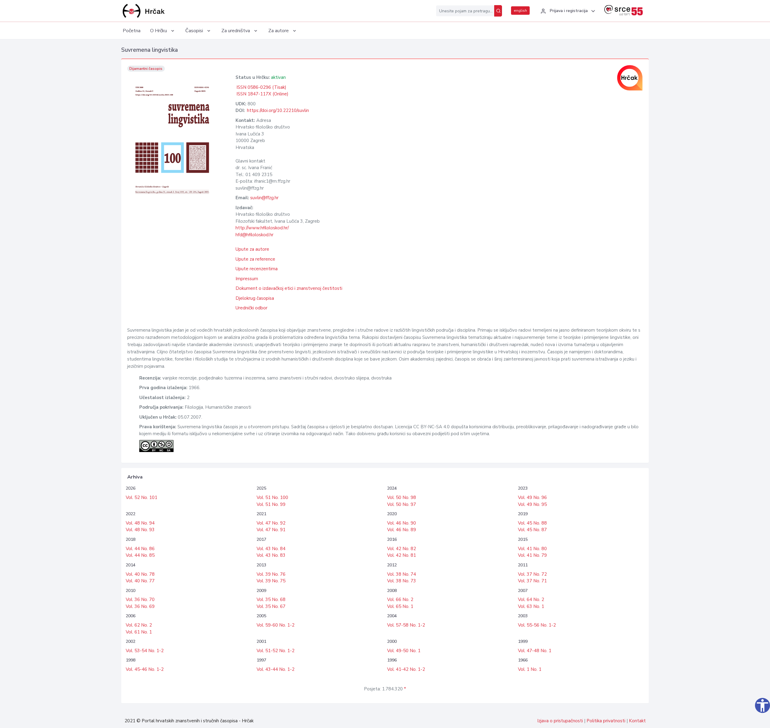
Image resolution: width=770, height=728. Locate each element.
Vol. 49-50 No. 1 (403, 651)
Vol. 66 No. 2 (400, 599)
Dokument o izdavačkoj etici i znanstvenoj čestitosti (289, 288)
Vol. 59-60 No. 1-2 (275, 625)
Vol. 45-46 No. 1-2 (145, 669)
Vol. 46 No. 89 (401, 530)
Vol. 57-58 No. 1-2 (406, 625)
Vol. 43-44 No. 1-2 (275, 669)
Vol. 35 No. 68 (271, 599)
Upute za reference (255, 259)
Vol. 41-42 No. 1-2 (406, 669)
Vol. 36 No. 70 (140, 599)
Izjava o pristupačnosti (560, 721)
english (520, 10)
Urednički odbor (251, 308)
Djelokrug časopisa (255, 298)
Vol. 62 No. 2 (139, 625)
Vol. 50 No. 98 (401, 497)
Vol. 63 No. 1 (531, 606)
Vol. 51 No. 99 (271, 504)
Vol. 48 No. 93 (140, 530)
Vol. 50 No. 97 (401, 504)
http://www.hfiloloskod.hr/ (262, 228)
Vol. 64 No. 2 (531, 599)
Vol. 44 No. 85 (140, 555)
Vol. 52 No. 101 (141, 497)
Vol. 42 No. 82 (401, 549)
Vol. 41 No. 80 (532, 549)
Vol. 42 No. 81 (401, 555)
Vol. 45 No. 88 (532, 523)
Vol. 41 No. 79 (532, 555)
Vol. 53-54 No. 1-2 (145, 651)
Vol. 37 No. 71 (532, 581)
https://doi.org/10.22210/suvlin (278, 110)
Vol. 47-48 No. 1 (534, 651)
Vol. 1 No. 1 (529, 669)
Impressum (247, 279)
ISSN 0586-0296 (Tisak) (261, 87)
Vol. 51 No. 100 (272, 497)
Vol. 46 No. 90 (401, 523)
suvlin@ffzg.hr (264, 198)
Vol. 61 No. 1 (139, 632)
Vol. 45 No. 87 (532, 530)
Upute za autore (252, 249)
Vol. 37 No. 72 (532, 574)
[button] (567, 11)
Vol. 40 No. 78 (140, 574)
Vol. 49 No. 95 (532, 504)
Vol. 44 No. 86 (140, 549)
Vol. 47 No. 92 (271, 523)
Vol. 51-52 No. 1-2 (275, 651)
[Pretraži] (498, 11)
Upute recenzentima (257, 269)
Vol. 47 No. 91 (271, 530)
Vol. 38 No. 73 (401, 581)
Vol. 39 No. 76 (271, 574)
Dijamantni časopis (145, 68)
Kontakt (637, 721)
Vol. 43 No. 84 (271, 549)
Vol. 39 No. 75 (271, 581)
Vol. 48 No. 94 (140, 523)
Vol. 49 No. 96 (532, 497)
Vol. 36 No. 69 (140, 606)
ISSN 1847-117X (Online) (262, 94)
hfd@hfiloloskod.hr (254, 235)
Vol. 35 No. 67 (271, 606)
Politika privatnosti (606, 721)
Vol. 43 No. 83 (271, 555)
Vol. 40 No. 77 (140, 581)
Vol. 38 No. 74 (401, 574)
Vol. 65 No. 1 (400, 606)
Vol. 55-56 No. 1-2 (537, 625)
